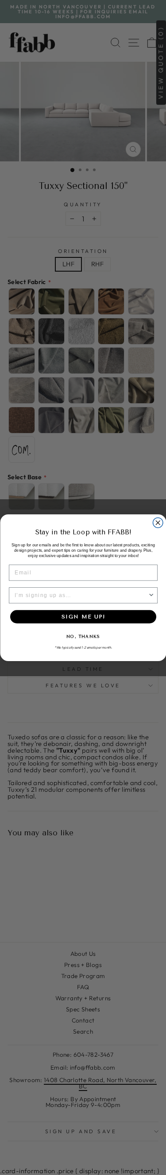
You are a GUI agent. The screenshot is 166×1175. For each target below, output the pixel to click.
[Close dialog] (158, 522)
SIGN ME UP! (83, 616)
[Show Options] (151, 595)
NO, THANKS (83, 636)
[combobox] (81, 595)
